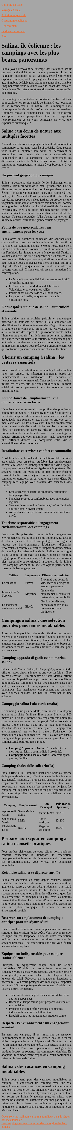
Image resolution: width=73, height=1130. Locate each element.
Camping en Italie (11, 4)
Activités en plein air (13, 15)
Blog (4, 36)
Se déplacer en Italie (13, 31)
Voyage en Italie (11, 10)
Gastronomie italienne (14, 20)
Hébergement (9, 25)
